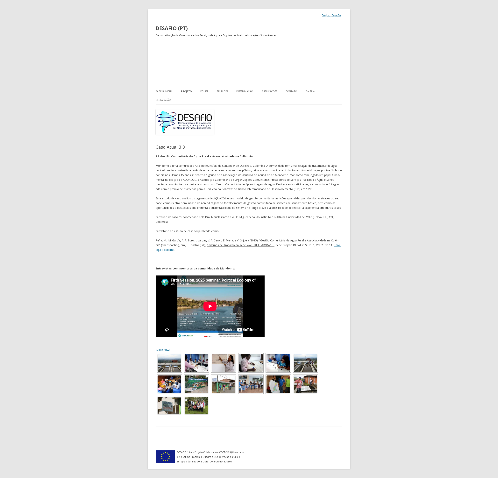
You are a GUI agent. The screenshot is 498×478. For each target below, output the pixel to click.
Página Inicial (164, 91)
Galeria (310, 91)
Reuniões (222, 91)
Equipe (204, 91)
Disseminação (244, 91)
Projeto (186, 91)
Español (336, 15)
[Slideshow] (163, 350)
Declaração (163, 100)
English (326, 15)
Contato (291, 91)
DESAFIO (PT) (172, 28)
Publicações (269, 91)
